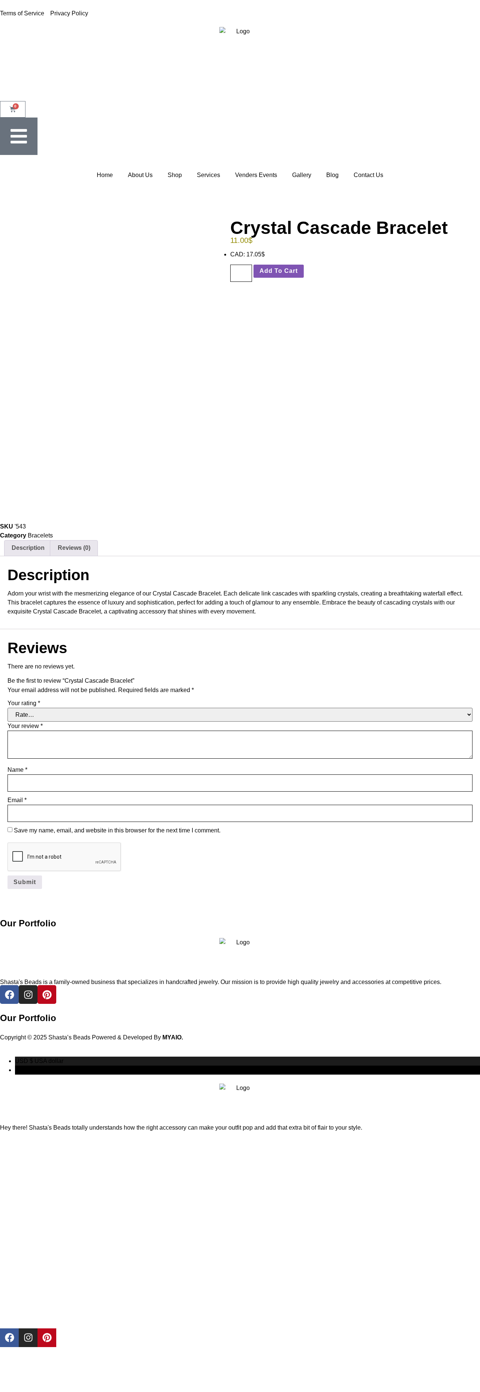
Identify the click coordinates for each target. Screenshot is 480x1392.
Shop (175, 175)
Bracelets (40, 535)
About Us (140, 175)
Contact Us (368, 175)
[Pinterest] (47, 1337)
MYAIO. (172, 1037)
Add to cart (279, 271)
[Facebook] (9, 1337)
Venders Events (256, 175)
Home (105, 175)
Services (208, 175)
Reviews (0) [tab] (74, 548)
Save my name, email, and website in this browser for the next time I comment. (117, 830)
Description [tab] (28, 548)
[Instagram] (28, 1337)
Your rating (24, 703)
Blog (332, 175)
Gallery (301, 175)
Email (17, 800)
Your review (25, 726)
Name (17, 770)
